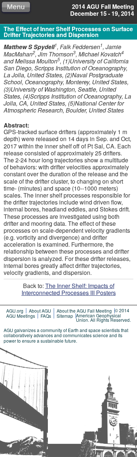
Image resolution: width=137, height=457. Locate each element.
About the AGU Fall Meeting (84, 310)
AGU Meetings (20, 316)
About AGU (40, 310)
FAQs (46, 316)
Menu (16, 7)
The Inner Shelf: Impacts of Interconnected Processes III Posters (69, 289)
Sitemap (65, 316)
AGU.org (14, 310)
